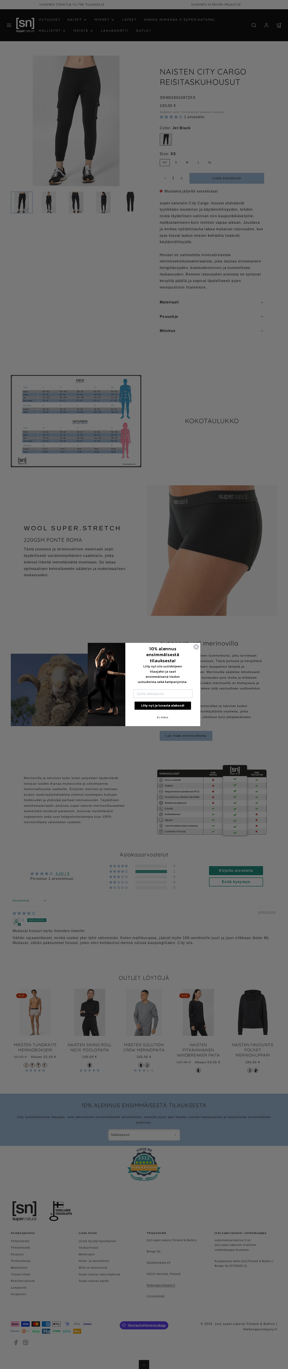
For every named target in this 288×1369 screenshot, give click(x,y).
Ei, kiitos (162, 717)
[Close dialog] (196, 647)
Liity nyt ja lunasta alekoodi (162, 705)
